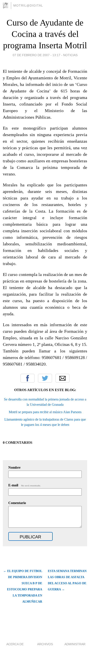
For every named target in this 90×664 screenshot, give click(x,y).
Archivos (45, 644)
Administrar (74, 644)
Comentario (17, 503)
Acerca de (15, 644)
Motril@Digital (28, 5)
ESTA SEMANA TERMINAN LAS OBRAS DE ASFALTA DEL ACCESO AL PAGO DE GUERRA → (67, 580)
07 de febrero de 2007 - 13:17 (36, 55)
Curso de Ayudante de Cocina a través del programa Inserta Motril (45, 34)
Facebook (28, 378)
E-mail (24, 485)
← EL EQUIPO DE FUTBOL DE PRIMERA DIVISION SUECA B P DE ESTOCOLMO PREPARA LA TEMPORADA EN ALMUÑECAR (22, 586)
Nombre (14, 467)
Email (62, 378)
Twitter (45, 378)
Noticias (70, 55)
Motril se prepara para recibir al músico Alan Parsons (45, 412)
